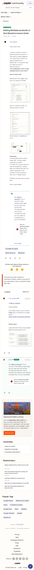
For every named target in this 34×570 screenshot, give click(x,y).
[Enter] (3, 7)
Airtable (19, 513)
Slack (16, 509)
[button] (30, 3)
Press (17, 543)
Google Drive (8, 509)
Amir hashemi (13, 42)
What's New (5, 17)
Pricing (17, 534)
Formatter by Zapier (12, 248)
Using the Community (11, 449)
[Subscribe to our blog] (20, 559)
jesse (10, 359)
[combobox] (17, 7)
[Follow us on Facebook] (13, 559)
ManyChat (21, 253)
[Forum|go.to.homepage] (13, 3)
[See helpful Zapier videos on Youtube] (27, 559)
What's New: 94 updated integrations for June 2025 (17, 483)
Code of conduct (10, 446)
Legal (20, 567)
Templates (17, 551)
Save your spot (9, 433)
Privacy (25, 567)
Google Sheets (8, 500)
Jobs (17, 545)
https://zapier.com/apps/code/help (19, 317)
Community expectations (12, 452)
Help (17, 537)
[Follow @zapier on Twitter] (23, 559)
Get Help (4, 12)
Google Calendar (9, 513)
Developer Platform (17, 540)
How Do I (6, 21)
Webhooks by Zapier (22, 500)
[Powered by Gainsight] (17, 525)
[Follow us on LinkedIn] (17, 559)
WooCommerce (10, 253)
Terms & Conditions (10, 528)
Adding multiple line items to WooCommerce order (17, 465)
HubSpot (24, 509)
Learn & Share (15, 12)
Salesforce (7, 517)
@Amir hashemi (15, 303)
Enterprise (17, 548)
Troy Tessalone (13, 298)
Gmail (5, 505)
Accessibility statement (23, 528)
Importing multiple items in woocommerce (15, 478)
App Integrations (17, 554)
